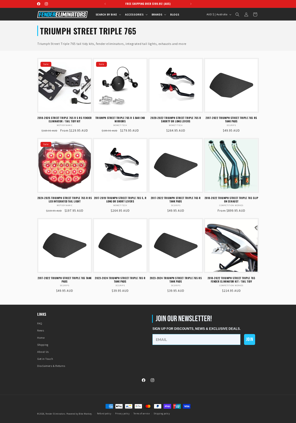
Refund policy (104, 413)
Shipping (42, 345)
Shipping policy (162, 413)
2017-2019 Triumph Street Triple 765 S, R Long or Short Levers (120, 199)
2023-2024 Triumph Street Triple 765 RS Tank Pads (176, 279)
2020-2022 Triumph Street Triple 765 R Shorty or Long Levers (175, 119)
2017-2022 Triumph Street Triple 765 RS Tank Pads (231, 119)
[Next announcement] (190, 4)
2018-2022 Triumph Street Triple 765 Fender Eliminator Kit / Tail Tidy (231, 279)
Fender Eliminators (55, 413)
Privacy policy (122, 413)
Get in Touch (45, 359)
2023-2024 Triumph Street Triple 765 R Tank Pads (120, 279)
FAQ (39, 323)
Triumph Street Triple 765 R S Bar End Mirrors (120, 119)
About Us (43, 352)
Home (41, 337)
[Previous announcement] (105, 4)
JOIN (249, 339)
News (40, 330)
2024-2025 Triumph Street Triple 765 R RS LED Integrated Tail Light (64, 199)
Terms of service (142, 413)
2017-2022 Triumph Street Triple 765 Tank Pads (65, 279)
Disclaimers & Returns (51, 366)
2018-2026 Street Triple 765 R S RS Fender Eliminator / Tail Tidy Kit (64, 119)
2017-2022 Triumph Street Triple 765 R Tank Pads (176, 199)
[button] (108, 14)
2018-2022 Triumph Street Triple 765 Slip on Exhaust (231, 199)
